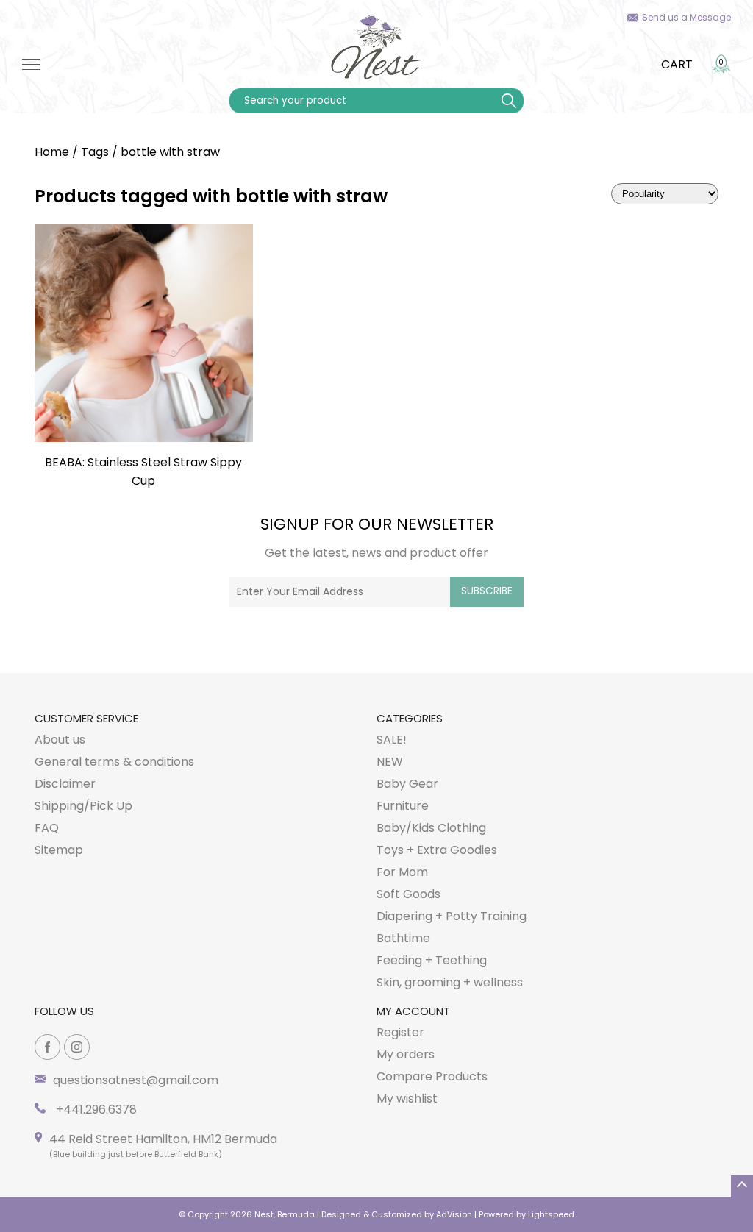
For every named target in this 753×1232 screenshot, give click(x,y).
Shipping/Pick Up (83, 805)
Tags (95, 151)
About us (60, 739)
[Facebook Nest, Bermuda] (47, 1047)
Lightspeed (551, 1214)
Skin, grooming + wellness (449, 982)
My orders (405, 1054)
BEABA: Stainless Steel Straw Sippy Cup (143, 471)
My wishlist (407, 1098)
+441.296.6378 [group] (95, 1109)
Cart (677, 64)
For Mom (402, 872)
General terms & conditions (114, 761)
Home (52, 151)
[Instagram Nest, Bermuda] (77, 1047)
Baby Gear (407, 783)
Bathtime (403, 938)
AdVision (454, 1214)
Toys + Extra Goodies (436, 849)
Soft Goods (408, 894)
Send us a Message (686, 17)
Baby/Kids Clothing (431, 827)
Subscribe (487, 591)
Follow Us (64, 1011)
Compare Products (432, 1076)
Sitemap (59, 849)
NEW (389, 761)
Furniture (402, 805)
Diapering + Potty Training (451, 916)
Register (400, 1032)
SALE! (391, 739)
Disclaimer (65, 783)
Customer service (86, 718)
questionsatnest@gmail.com (135, 1080)
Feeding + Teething (431, 960)
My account (413, 1011)
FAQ (47, 827)
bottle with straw (170, 151)
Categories (409, 718)
